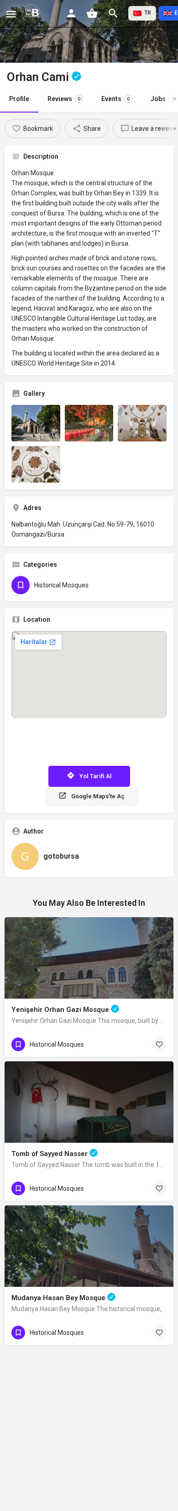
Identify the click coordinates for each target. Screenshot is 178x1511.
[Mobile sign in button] (71, 13)
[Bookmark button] (159, 1044)
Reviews (63, 98)
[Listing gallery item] (35, 423)
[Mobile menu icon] (11, 14)
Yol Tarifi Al (95, 776)
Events (115, 98)
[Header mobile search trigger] (113, 13)
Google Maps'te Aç (98, 796)
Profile (19, 98)
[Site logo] (32, 14)
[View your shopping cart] (92, 13)
